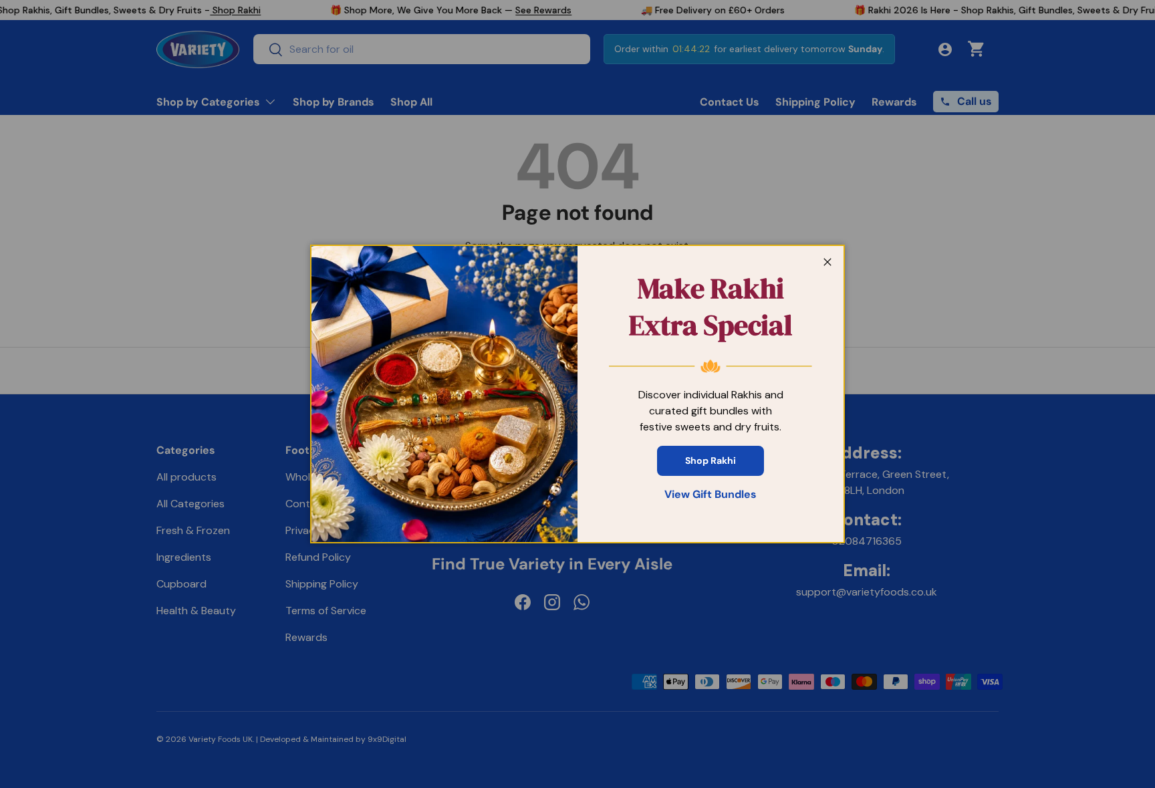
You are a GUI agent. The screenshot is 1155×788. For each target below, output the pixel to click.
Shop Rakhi (710, 460)
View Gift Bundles (710, 494)
